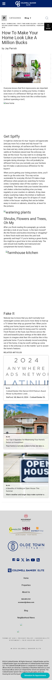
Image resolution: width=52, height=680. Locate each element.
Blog (4, 23)
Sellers (41, 23)
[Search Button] (47, 18)
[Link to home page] (26, 3)
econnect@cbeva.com (26, 602)
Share (48, 28)
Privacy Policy (25, 638)
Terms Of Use (9, 638)
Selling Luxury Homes (10, 25)
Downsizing (11, 23)
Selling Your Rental (28, 25)
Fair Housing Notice (32, 640)
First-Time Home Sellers (26, 23)
